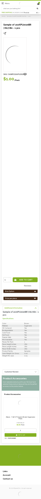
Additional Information (13, 308)
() (38, 13)
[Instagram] (20, 462)
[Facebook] (13, 462)
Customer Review (11, 372)
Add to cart (21, 435)
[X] (16, 462)
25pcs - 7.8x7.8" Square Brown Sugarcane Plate (20, 417)
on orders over (15, 12)
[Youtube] (27, 462)
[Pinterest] (23, 462)
